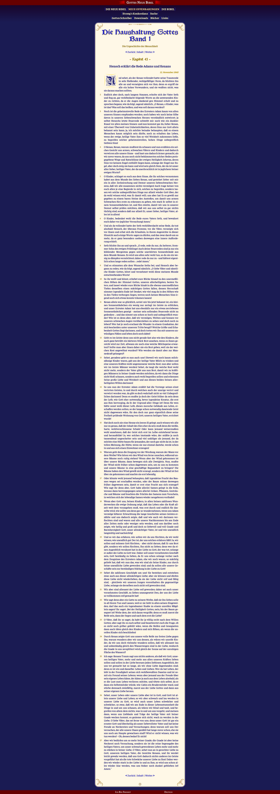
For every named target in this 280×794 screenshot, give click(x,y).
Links (164, 18)
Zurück (130, 51)
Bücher (154, 18)
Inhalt (140, 51)
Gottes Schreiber (122, 18)
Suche (154, 13)
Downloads (141, 18)
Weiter (150, 51)
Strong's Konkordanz (135, 13)
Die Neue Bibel (116, 9)
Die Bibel (168, 9)
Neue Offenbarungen (143, 9)
